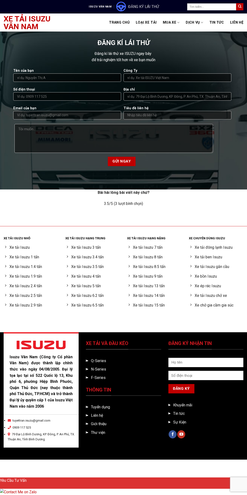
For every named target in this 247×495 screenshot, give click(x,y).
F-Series (98, 377)
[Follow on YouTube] (181, 434)
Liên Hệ (236, 22)
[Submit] (239, 6)
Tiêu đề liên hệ (136, 108)
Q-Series (98, 360)
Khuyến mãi (182, 405)
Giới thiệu (98, 424)
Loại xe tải (146, 22)
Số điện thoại (24, 89)
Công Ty (130, 71)
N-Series (98, 369)
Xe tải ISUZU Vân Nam (27, 22)
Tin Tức (216, 22)
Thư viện (98, 432)
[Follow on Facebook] (173, 434)
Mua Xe (169, 22)
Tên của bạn (23, 71)
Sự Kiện (179, 422)
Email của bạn (24, 108)
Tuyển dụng (100, 407)
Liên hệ (97, 415)
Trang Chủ (119, 22)
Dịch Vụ (193, 22)
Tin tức (179, 413)
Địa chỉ (129, 89)
